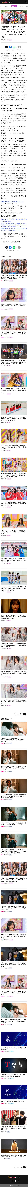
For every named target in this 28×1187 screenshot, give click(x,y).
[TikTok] (18, 1181)
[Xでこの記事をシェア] (6, 47)
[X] (12, 1181)
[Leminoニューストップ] (7, 2)
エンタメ (14, 6)
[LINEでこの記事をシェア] (14, 47)
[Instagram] (15, 1181)
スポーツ (21, 6)
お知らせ (7, 6)
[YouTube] (9, 1181)
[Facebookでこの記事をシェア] (10, 47)
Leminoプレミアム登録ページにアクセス (12, 201)
